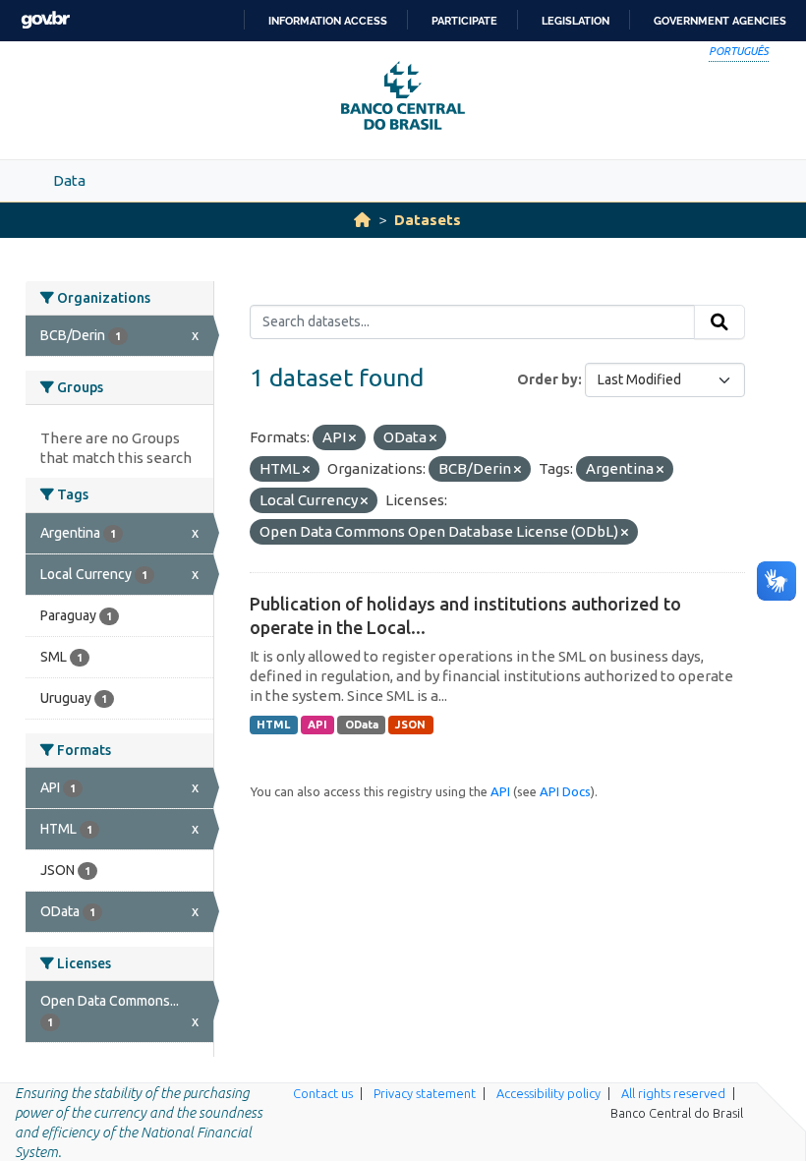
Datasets (427, 219)
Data (69, 180)
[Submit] (719, 322)
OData (361, 724)
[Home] (362, 219)
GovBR (45, 20)
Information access (327, 21)
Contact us (323, 1093)
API (317, 724)
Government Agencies (720, 21)
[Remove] (352, 438)
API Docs (565, 791)
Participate (464, 21)
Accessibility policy (548, 1093)
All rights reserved (673, 1093)
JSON (410, 724)
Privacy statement (425, 1093)
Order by (547, 379)
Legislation (575, 21)
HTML (273, 724)
